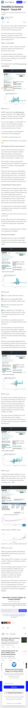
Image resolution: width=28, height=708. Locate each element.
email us (21, 589)
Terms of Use (21, 614)
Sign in (25, 2)
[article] (14, 642)
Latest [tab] (6, 634)
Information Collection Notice (16, 615)
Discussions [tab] (12, 634)
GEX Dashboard (19, 112)
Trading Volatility (9, 17)
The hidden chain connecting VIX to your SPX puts (10, 639)
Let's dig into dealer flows (7, 656)
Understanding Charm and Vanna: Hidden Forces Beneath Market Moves (9, 652)
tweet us (3, 591)
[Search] (25, 633)
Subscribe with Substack (15, 692)
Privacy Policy (19, 699)
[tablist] (8, 633)
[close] (23, 663)
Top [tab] (3, 634)
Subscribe (19, 2)
